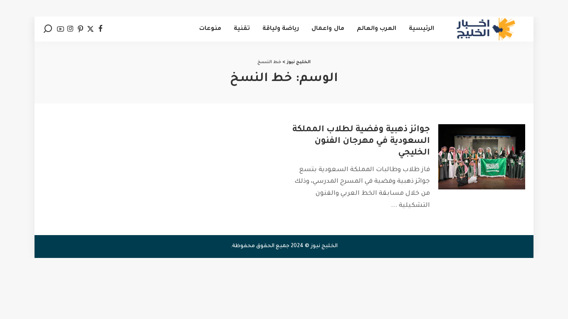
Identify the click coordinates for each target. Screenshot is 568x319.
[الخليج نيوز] (486, 29)
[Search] (48, 29)
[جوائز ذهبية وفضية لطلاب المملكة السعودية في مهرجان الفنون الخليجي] (481, 156)
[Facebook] (100, 29)
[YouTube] (60, 29)
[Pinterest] (80, 29)
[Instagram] (70, 29)
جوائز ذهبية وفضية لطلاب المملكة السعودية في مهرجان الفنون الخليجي (361, 141)
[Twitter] (90, 29)
